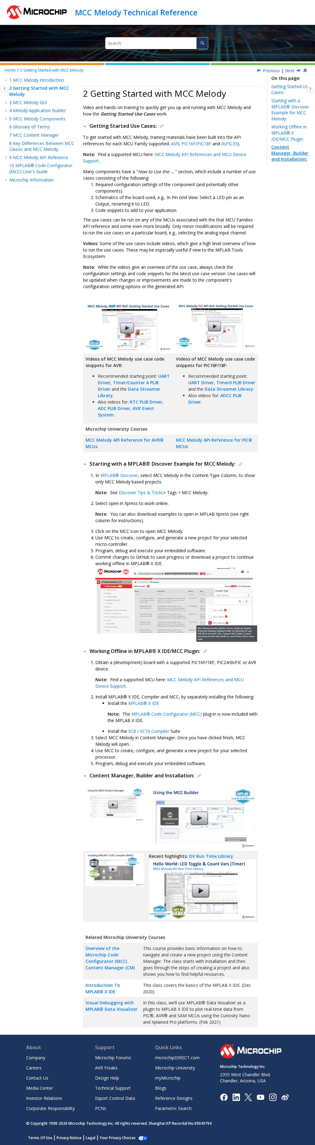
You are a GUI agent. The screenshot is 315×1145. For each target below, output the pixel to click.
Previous (271, 70)
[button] (6, 80)
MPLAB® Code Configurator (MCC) (166, 714)
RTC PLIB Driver (146, 402)
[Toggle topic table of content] (310, 88)
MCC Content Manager (34, 135)
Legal (90, 1137)
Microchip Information (31, 180)
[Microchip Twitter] (248, 1096)
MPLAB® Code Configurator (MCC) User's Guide (40, 168)
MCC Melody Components (37, 119)
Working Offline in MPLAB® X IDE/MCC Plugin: (289, 133)
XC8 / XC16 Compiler (149, 731)
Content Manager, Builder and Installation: (289, 153)
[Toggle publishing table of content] (5, 88)
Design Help (107, 1078)
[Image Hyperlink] (260, 1097)
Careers (34, 1068)
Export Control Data (115, 1098)
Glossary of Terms (29, 127)
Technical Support (113, 1088)
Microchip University (175, 1068)
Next (289, 70)
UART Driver (201, 382)
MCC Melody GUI (28, 102)
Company (35, 1058)
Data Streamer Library (229, 389)
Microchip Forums (113, 1058)
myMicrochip (168, 1078)
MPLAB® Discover (119, 475)
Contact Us (37, 1078)
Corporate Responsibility (50, 1108)
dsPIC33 (229, 144)
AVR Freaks (106, 1068)
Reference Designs (174, 1098)
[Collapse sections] (306, 70)
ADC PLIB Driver (114, 408)
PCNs (100, 1108)
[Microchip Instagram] (273, 1096)
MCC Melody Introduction (36, 80)
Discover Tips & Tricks (141, 492)
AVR (175, 144)
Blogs (160, 1088)
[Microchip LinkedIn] (236, 1096)
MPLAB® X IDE (143, 703)
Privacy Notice (69, 1137)
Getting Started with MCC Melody (51, 70)
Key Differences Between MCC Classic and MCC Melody (41, 146)
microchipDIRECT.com (177, 1058)
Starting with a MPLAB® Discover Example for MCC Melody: (290, 110)
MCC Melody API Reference (38, 157)
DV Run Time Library (211, 856)
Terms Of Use (40, 1137)
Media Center (39, 1088)
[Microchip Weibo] (285, 1097)
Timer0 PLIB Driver (235, 382)
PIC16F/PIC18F (196, 144)
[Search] (202, 43)
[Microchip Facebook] (224, 1096)
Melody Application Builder (37, 110)
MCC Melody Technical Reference (136, 12)
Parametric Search (173, 1108)
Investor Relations (44, 1098)
